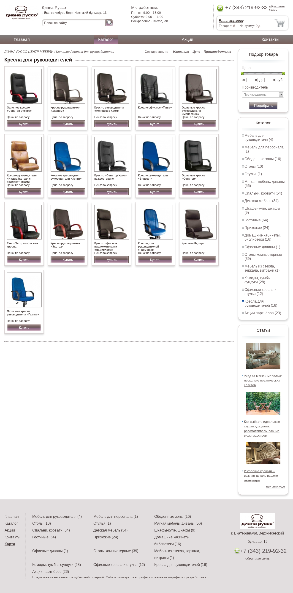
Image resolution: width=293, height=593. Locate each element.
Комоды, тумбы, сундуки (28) (257, 280)
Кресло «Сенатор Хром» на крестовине (110, 177)
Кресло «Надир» (193, 243)
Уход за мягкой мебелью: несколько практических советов (263, 380)
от (243, 80)
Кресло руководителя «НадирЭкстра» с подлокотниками (22, 179)
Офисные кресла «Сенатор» (193, 177)
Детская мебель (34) (261, 201)
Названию (182, 51)
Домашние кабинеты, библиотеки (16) (262, 237)
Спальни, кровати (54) (263, 193)
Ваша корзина (231, 21)
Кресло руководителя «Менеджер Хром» (109, 109)
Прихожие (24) (256, 228)
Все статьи (275, 487)
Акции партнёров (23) (262, 313)
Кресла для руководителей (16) (260, 303)
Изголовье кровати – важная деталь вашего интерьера (261, 475)
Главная (22, 39)
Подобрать (263, 106)
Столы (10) (253, 166)
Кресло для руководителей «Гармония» (148, 246)
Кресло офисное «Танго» (155, 107)
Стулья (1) (253, 174)
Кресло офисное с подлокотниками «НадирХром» (106, 246)
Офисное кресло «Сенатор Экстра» (19, 109)
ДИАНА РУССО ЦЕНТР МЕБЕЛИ (28, 51)
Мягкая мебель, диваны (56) (178, 523)
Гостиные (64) (256, 220)
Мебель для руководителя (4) (258, 138)
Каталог (105, 39)
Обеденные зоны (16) (262, 159)
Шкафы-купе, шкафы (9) (174, 530)
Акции (187, 39)
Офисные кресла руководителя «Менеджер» (193, 111)
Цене (198, 51)
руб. (280, 80)
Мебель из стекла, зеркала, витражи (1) (261, 268)
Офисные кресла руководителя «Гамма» (23, 313)
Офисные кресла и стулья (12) (260, 292)
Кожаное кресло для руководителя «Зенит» (66, 177)
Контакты (270, 39)
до (261, 80)
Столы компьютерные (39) (115, 551)
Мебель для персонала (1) (115, 516)
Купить (24, 124)
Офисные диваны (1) (262, 247)
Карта (10, 544)
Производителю (219, 51)
